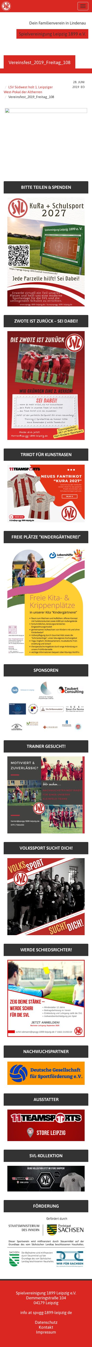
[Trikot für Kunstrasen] (46, 493)
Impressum (46, 1332)
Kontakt (46, 1327)
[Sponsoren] (46, 705)
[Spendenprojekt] (46, 252)
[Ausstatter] (46, 1125)
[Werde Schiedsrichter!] (46, 998)
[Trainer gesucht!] (46, 795)
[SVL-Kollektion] (46, 1178)
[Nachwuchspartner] (46, 1073)
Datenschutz (46, 1322)
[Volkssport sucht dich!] (46, 896)
